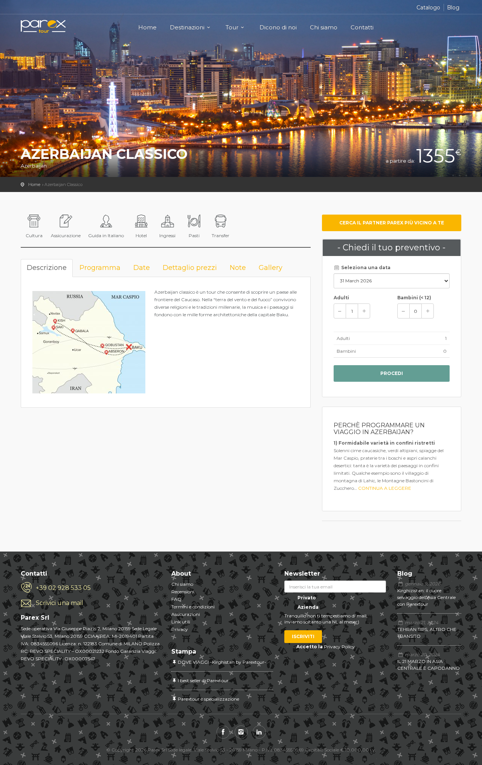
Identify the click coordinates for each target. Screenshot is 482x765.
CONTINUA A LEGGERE (384, 488)
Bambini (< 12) (414, 297)
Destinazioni (187, 27)
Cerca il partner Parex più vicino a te (391, 223)
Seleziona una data (365, 267)
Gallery (270, 268)
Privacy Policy (339, 646)
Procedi (391, 373)
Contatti (362, 27)
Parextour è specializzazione (208, 699)
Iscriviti (303, 636)
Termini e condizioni (193, 607)
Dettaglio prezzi (190, 268)
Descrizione (47, 268)
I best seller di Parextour (203, 680)
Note (238, 268)
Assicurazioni (185, 614)
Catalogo (428, 7)
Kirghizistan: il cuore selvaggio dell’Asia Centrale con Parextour (426, 597)
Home (147, 27)
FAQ (176, 599)
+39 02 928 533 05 (63, 587)
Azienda (307, 607)
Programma (99, 268)
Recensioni (182, 591)
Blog (453, 7)
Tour (232, 27)
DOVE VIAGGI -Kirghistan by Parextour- (222, 662)
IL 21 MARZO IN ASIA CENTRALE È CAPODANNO (428, 664)
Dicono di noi (278, 27)
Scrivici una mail (59, 603)
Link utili (180, 622)
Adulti (341, 297)
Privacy (179, 629)
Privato (306, 597)
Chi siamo (323, 27)
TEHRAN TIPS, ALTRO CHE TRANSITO (426, 632)
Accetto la (309, 646)
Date (141, 268)
